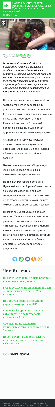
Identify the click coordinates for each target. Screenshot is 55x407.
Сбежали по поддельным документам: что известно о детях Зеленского (26, 327)
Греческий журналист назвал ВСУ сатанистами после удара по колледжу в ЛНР (25, 314)
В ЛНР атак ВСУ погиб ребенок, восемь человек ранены (27, 279)
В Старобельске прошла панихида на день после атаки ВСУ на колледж (27, 291)
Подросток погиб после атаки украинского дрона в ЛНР (23, 302)
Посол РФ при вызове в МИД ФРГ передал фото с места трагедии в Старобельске (25, 340)
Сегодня (26, 56)
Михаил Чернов (23, 54)
